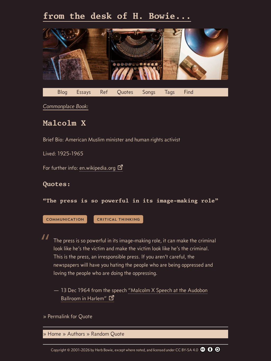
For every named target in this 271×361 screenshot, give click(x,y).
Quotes (125, 92)
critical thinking (118, 219)
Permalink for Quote (70, 316)
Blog (62, 92)
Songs (148, 92)
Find (188, 92)
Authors (76, 333)
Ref (104, 92)
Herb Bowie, (105, 350)
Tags (170, 92)
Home (55, 333)
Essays (83, 92)
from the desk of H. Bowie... (117, 15)
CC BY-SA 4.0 (187, 350)
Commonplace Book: (65, 106)
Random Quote (107, 333)
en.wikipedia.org (98, 167)
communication (65, 219)
